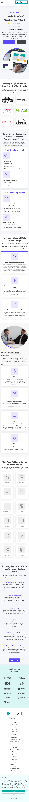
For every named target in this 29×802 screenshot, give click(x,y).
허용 (14, 791)
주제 (14, 762)
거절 (14, 795)
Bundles (14, 756)
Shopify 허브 (14, 770)
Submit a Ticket (14, 731)
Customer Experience (14, 739)
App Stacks (14, 754)
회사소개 (14, 724)
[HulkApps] (21, 2)
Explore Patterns (9, 42)
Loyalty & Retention (14, 741)
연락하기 (14, 729)
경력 (14, 727)
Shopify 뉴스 (14, 764)
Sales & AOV (14, 737)
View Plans (21, 42)
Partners (14, 752)
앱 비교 (14, 766)
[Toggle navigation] (2, 2)
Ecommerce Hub (14, 768)
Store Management (14, 743)
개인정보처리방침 (21, 787)
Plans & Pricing (14, 660)
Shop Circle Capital (14, 749)
